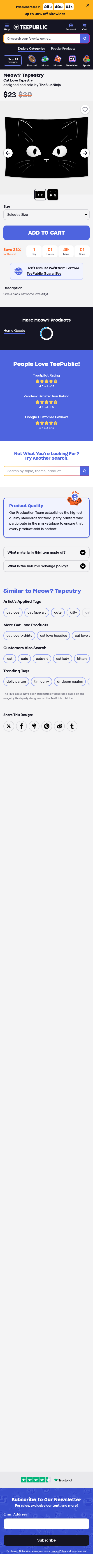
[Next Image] (85, 153)
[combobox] (42, 38)
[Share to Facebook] (21, 726)
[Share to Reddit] (59, 726)
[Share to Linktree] (34, 726)
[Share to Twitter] (8, 726)
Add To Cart (46, 232)
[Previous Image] (8, 153)
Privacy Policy (58, 1551)
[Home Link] (30, 27)
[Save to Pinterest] (46, 726)
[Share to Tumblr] (72, 726)
